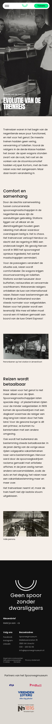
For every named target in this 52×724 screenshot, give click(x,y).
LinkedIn (7, 644)
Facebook (7, 637)
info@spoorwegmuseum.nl (31, 650)
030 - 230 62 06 (26, 647)
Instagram (8, 640)
